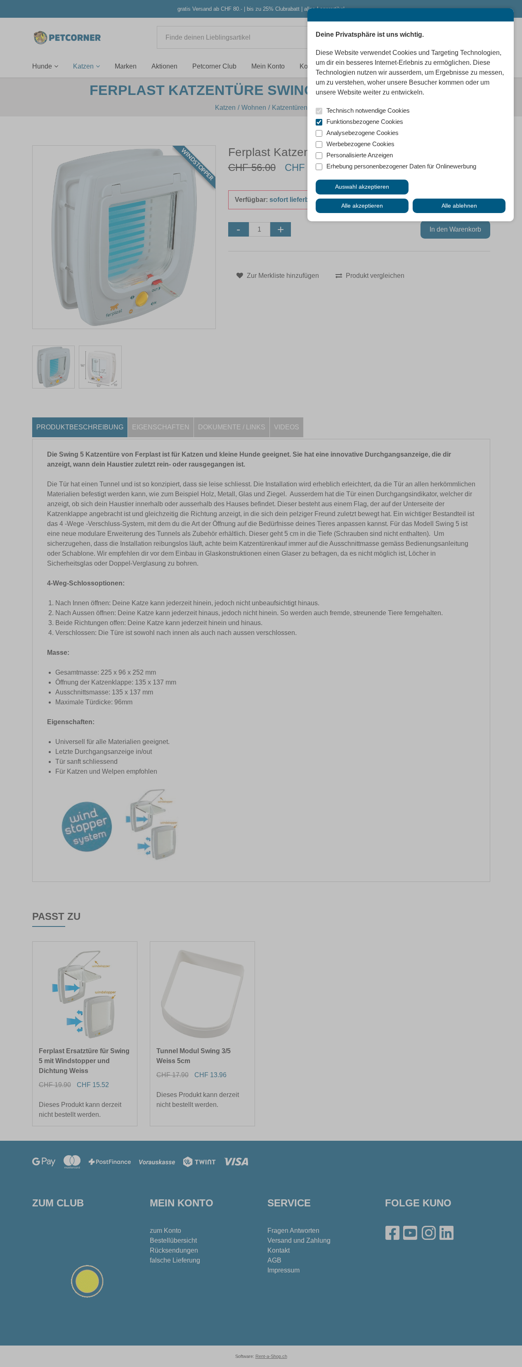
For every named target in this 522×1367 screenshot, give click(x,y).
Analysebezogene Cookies (362, 132)
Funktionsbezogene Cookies (364, 121)
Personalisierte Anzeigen (359, 155)
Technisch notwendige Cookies (368, 110)
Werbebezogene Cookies (360, 143)
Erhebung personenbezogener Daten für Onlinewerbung (401, 166)
